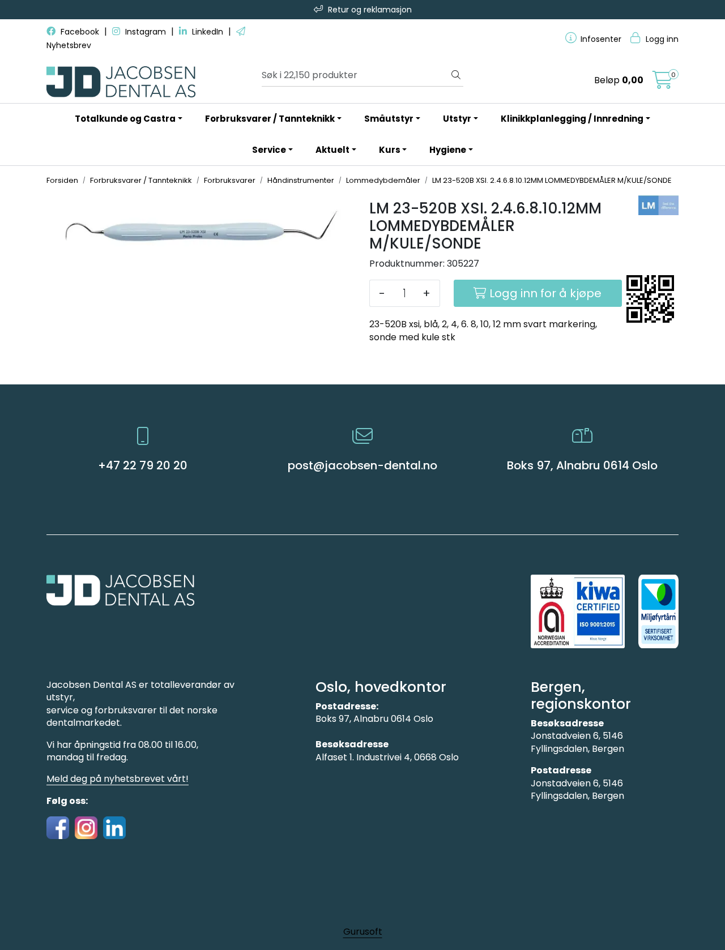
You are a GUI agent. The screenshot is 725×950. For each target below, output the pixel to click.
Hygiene (447, 150)
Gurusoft (362, 931)
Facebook (79, 31)
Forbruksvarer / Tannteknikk (270, 119)
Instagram (145, 31)
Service (269, 150)
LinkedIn (207, 31)
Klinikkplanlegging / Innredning (572, 119)
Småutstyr (388, 119)
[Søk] (456, 75)
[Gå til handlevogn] (662, 83)
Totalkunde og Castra (125, 119)
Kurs (389, 150)
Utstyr (457, 119)
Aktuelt (332, 150)
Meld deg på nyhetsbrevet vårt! (117, 778)
